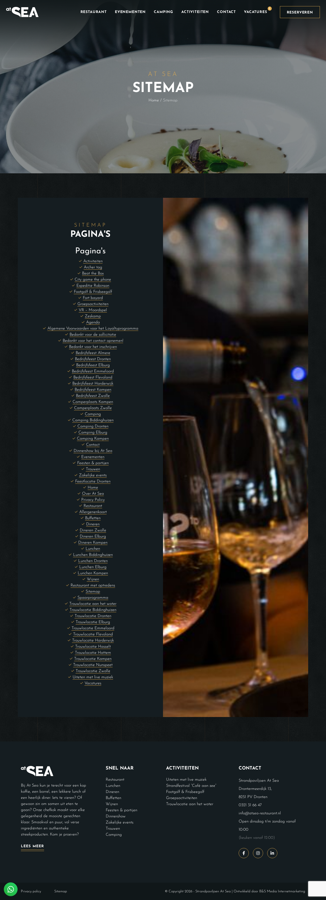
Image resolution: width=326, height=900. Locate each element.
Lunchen (93, 549)
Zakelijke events (93, 475)
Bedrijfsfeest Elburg (93, 365)
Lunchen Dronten (93, 561)
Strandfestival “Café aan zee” (191, 786)
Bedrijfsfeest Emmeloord (93, 371)
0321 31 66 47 (250, 805)
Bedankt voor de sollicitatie (93, 335)
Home (153, 100)
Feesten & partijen (93, 463)
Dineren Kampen (92, 543)
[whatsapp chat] (11, 889)
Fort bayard (93, 298)
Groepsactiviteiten (92, 304)
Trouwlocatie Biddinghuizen (93, 610)
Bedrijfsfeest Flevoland (92, 377)
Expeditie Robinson (92, 286)
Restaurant (93, 12)
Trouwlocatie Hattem (93, 653)
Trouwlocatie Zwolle (93, 671)
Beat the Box (93, 273)
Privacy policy (31, 891)
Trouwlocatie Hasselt (93, 647)
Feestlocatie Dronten (93, 481)
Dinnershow (116, 816)
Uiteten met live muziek (93, 677)
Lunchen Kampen (93, 573)
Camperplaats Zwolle (93, 408)
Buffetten (93, 518)
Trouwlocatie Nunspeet (93, 665)
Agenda (93, 322)
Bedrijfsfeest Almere (93, 353)
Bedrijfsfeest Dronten (93, 359)
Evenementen (130, 12)
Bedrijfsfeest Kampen (93, 390)
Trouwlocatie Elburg (93, 622)
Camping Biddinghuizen (93, 420)
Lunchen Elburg (92, 567)
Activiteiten (195, 12)
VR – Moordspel (93, 310)
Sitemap (93, 592)
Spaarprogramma (92, 598)
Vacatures (257, 10)
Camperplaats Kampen (93, 402)
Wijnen (93, 579)
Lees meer (32, 846)
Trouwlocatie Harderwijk (93, 640)
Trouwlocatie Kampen (93, 659)
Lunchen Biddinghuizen (93, 555)
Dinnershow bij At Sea (93, 451)
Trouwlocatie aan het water (92, 604)
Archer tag (93, 267)
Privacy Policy (93, 500)
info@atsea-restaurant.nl (260, 813)
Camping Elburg (92, 433)
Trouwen (93, 469)
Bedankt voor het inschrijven (93, 347)
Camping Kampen (93, 439)
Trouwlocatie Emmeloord (93, 628)
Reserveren (300, 13)
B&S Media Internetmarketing (282, 891)
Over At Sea (93, 494)
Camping (163, 12)
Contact (226, 12)
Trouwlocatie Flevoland (93, 634)
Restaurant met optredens (93, 585)
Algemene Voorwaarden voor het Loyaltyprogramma (92, 329)
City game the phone (93, 280)
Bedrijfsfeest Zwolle (93, 396)
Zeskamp (93, 316)
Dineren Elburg (93, 536)
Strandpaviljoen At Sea (213, 891)
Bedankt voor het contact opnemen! (93, 341)
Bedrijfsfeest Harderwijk (92, 384)
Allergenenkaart (93, 512)
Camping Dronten (92, 426)
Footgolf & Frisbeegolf (93, 292)
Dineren (93, 524)
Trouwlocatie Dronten (93, 616)
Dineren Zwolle (93, 530)
